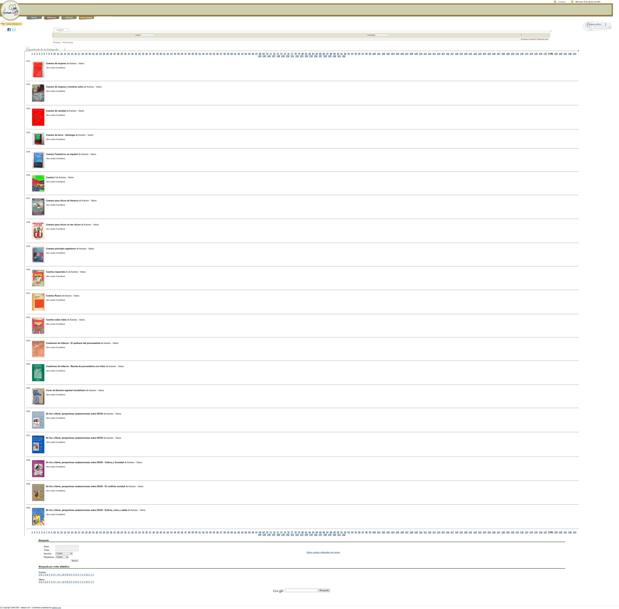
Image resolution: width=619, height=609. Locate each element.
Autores (57, 42)
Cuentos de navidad (56, 111)
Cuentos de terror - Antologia (60, 135)
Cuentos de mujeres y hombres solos (64, 87)
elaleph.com (56, 608)
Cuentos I (50, 177)
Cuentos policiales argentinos (61, 248)
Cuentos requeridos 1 (56, 272)
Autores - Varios (76, 63)
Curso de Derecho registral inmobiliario (66, 390)
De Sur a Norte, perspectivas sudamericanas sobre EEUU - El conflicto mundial (85, 486)
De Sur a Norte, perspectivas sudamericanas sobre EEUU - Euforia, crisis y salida (86, 510)
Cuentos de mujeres (56, 63)
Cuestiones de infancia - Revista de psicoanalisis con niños (75, 366)
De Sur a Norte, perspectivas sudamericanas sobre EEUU (74, 414)
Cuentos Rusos (53, 296)
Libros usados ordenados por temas (323, 552)
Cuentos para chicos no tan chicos (63, 224)
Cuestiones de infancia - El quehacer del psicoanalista (73, 343)
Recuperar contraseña (528, 39)
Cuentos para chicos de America (62, 200)
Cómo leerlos (68, 42)
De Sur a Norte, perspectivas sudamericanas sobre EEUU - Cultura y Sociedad (85, 462)
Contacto (561, 2)
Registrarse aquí (542, 39)
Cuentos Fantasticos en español (62, 154)
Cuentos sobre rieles (56, 320)
